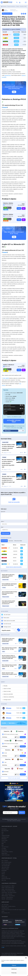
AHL (2, 833)
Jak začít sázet (7, 614)
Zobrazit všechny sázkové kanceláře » (14, 566)
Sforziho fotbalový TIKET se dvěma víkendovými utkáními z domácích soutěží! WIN (9, 657)
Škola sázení (6, 617)
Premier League (5, 868)
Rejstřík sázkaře (6, 630)
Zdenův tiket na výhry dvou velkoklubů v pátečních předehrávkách (8, 576)
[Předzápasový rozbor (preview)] (22, 753)
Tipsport (4, 107)
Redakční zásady (20, 953)
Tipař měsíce (12, 723)
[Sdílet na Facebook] (21, 13)
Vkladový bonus (18, 920)
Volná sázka (5, 920)
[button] (26, 957)
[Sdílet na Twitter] (23, 13)
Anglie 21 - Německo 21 (8, 364)
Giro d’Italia (4, 850)
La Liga (3, 872)
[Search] (17, 2)
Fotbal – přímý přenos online (8, 887)
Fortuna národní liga (6, 878)
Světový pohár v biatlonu (7, 851)
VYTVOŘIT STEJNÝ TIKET (14, 421)
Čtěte (14, 91)
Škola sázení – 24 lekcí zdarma (8, 906)
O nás (3, 947)
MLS (3, 845)
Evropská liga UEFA (6, 864)
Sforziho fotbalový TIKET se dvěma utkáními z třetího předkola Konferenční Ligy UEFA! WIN (8, 463)
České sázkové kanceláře (9, 620)
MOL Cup (4, 880)
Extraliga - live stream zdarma (8, 890)
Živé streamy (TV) (6, 912)
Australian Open (5, 837)
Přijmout (14, 965)
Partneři (14, 954)
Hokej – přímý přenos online (8, 889)
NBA (3, 843)
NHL (3, 832)
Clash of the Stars (6, 854)
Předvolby (14, 972)
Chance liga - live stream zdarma (9, 892)
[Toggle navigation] (25, 2)
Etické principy (13, 953)
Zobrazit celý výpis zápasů (14, 778)
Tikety (17, 6)
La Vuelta (4, 848)
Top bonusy (5, 916)
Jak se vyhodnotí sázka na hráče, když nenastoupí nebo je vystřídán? (9, 593)
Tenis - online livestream (7, 894)
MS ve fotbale (5, 860)
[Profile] (20, 2)
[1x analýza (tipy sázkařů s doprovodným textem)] (25, 734)
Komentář (3, 511)
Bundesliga (4, 870)
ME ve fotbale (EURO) (6, 862)
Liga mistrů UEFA (5, 867)
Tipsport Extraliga (6, 835)
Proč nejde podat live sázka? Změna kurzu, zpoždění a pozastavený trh (8, 602)
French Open (4, 840)
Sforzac (6, 10)
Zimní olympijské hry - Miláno (8, 886)
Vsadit (19, 208)
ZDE (21, 427)
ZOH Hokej (4, 829)
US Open (4, 842)
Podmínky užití (7, 953)
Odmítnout (14, 969)
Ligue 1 (3, 875)
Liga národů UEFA (6, 865)
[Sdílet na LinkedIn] (25, 13)
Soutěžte (4, 723)
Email (2, 527)
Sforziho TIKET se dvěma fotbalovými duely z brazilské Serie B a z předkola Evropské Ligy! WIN (8, 480)
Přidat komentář (5, 533)
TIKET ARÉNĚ (6, 378)
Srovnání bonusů (7, 623)
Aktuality (4, 6)
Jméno (2, 521)
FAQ (12, 954)
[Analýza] (25, 734)
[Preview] (22, 753)
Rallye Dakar (4, 853)
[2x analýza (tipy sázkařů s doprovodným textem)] (25, 743)
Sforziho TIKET (23, 6)
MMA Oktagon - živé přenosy (8, 895)
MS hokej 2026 (5, 830)
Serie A (3, 873)
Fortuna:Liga (4, 876)
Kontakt (9, 954)
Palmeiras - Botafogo (8, 203)
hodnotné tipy (7, 75)
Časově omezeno (11, 6)
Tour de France (5, 846)
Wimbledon (4, 838)
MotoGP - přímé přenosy (7, 898)
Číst (23, 208)
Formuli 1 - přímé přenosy (7, 897)
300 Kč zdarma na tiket (9, 426)
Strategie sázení (7, 626)
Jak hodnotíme (4, 954)
